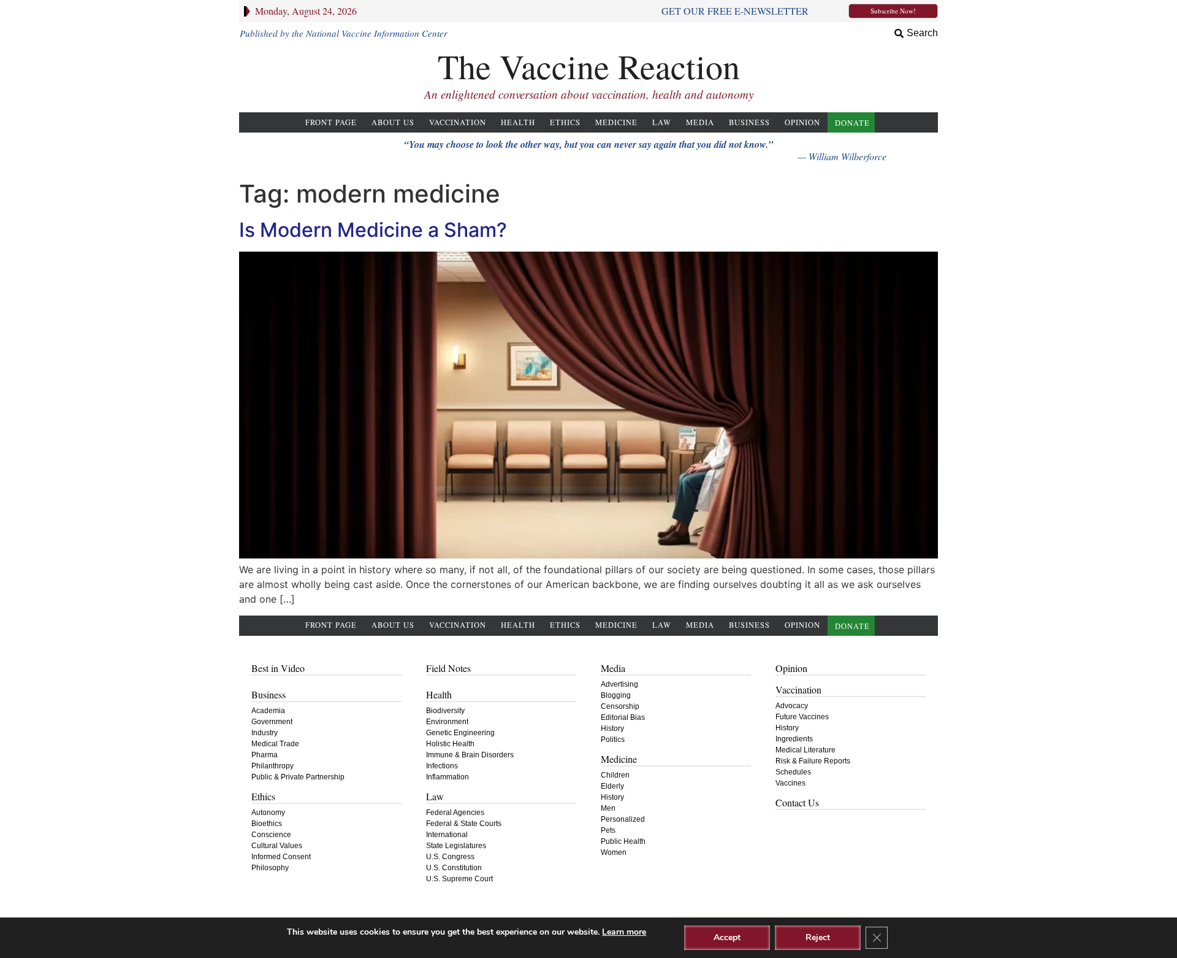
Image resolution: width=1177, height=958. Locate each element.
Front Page (331, 122)
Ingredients (794, 739)
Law (661, 122)
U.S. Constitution (454, 867)
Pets (608, 830)
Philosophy (270, 867)
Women (614, 852)
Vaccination (457, 122)
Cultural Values (276, 845)
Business (749, 122)
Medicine (616, 122)
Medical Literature (805, 750)
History (612, 728)
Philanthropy (272, 766)
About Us (392, 122)
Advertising (619, 684)
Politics (613, 739)
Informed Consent (281, 856)
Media (700, 122)
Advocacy (791, 705)
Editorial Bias (623, 717)
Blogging (616, 695)
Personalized (623, 819)
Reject (818, 937)
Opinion (802, 122)
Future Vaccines (802, 717)
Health (518, 122)
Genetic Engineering (460, 732)
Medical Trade (275, 744)
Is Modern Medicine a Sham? (373, 230)
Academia (268, 710)
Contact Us (797, 802)
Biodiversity (445, 710)
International (447, 834)
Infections (442, 766)
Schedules (793, 772)
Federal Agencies (455, 812)
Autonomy (268, 812)
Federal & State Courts (463, 823)
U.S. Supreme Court (459, 879)
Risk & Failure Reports (812, 761)
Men (608, 808)
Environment (447, 721)
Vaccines (790, 783)
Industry (264, 732)
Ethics (565, 122)
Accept (727, 937)
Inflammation (447, 777)
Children (615, 775)
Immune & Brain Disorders (470, 755)
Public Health (623, 841)
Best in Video (278, 668)
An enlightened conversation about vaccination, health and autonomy (588, 94)
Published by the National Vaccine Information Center (344, 33)
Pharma (264, 755)
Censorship (620, 706)
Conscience (271, 834)
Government (271, 721)
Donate (852, 123)
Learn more (624, 932)
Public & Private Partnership (298, 777)
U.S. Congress (450, 856)
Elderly (612, 786)
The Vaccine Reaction (589, 66)
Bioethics (266, 823)
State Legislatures (456, 845)
